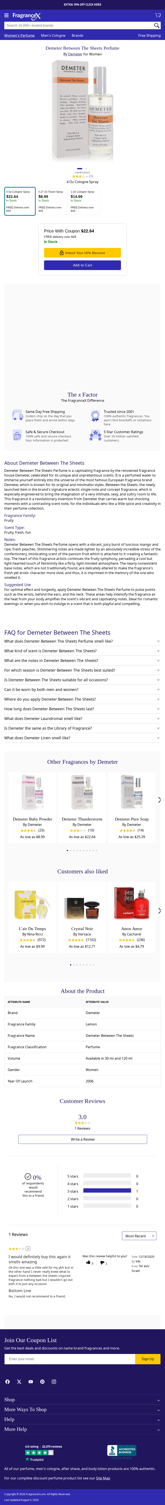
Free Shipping (149, 35)
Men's (53, 35)
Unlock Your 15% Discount (85, 253)
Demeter (75, 54)
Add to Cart (82, 265)
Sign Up (148, 1359)
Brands (77, 35)
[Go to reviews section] (77, 176)
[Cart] (158, 15)
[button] (20, 201)
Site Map (103, 1478)
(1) (91, 176)
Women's (19, 35)
